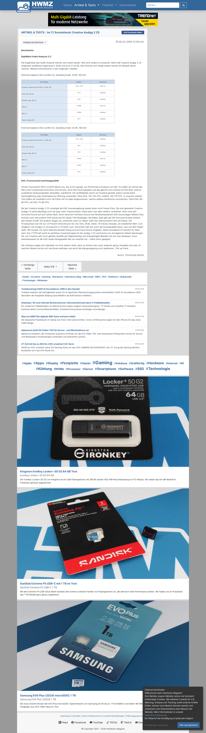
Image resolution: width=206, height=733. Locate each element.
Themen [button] (108, 5)
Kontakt (76, 716)
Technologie (28, 280)
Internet (172, 363)
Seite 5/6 (49, 266)
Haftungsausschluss (136, 716)
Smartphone (105, 369)
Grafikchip (136, 363)
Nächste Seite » (72, 266)
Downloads (128, 5)
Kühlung (44, 369)
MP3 (97, 277)
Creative (35, 277)
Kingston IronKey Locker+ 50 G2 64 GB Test (48, 471)
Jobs (84, 716)
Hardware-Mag (72, 277)
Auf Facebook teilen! (133, 32)
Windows (42, 280)
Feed (64, 722)
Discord (142, 722)
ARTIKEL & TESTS (32, 32)
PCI (104, 277)
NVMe (59, 369)
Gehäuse (120, 363)
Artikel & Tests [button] (85, 5)
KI (181, 363)
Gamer (85, 363)
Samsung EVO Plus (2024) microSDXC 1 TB (48, 695)
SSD (139, 369)
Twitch (127, 722)
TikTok (113, 722)
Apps (38, 363)
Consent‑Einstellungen (113, 716)
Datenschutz (94, 716)
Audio (25, 277)
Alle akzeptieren (188, 725)
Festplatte (69, 363)
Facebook (80, 722)
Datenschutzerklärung (156, 715)
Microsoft (87, 277)
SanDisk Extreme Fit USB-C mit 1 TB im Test (48, 583)
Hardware (57, 277)
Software (113, 277)
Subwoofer (125, 277)
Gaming (46, 277)
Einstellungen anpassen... (157, 725)
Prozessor (73, 369)
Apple (27, 363)
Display (52, 363)
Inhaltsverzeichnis (33, 42)
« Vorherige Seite (27, 266)
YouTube (97, 722)
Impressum (65, 716)
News (68, 5)
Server (87, 369)
